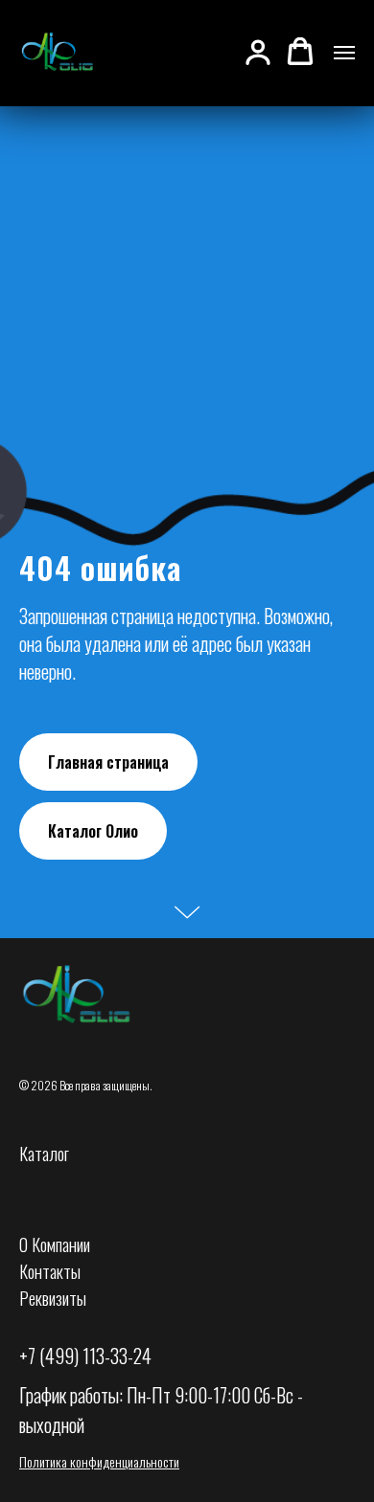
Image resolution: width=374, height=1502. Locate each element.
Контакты (50, 1271)
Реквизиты (52, 1298)
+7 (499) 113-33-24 (85, 1355)
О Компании (54, 1244)
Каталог (44, 1153)
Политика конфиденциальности (99, 1461)
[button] (258, 51)
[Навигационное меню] (344, 52)
